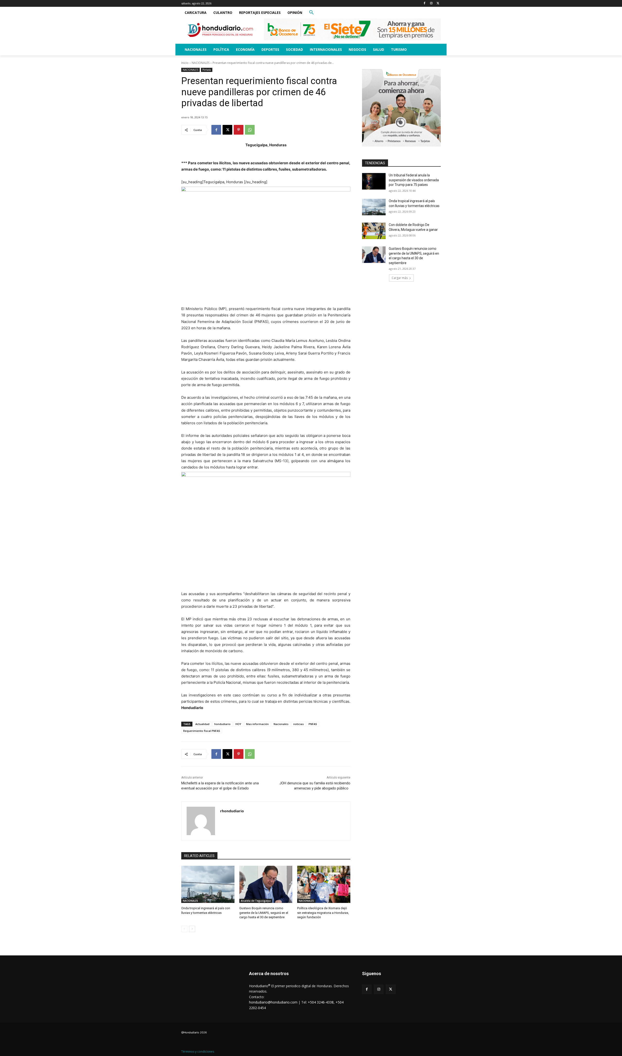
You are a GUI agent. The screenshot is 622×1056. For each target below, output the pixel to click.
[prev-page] (184, 929)
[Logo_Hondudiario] (220, 30)
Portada (206, 69)
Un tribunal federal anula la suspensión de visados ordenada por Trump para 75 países (414, 180)
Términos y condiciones (197, 1051)
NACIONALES (200, 63)
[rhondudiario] (201, 821)
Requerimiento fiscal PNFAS (201, 731)
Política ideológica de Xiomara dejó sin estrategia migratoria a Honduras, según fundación (323, 912)
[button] (311, 12)
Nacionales (281, 724)
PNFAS (313, 724)
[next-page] (192, 929)
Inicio (185, 63)
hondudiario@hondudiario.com (273, 1002)
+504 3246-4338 (321, 1002)
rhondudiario (232, 810)
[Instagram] (431, 3)
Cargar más (400, 278)
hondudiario (222, 724)
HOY (238, 724)
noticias (298, 724)
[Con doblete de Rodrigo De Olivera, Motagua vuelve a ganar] (374, 231)
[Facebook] (424, 3)
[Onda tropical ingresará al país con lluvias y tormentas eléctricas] (207, 884)
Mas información (257, 724)
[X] (438, 3)
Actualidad (202, 724)
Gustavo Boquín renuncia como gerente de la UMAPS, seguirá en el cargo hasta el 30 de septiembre (263, 912)
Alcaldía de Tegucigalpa (256, 900)
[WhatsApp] (250, 130)
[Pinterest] (238, 130)
